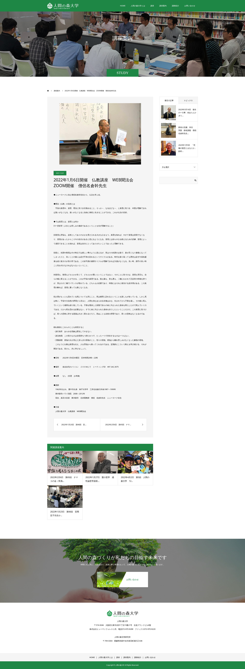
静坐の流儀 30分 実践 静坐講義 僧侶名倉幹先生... (187, 130)
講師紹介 (175, 5)
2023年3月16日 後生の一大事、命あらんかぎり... (187, 112)
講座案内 (163, 5)
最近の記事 (169, 100)
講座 (152, 5)
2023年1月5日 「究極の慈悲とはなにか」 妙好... (188, 148)
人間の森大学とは (138, 5)
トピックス (188, 100)
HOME (122, 5)
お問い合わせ (189, 5)
